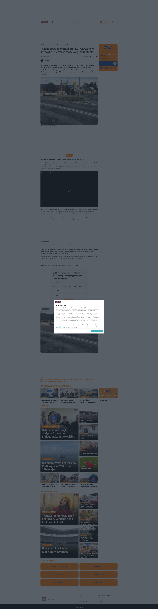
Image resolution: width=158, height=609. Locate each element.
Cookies (63, 327)
